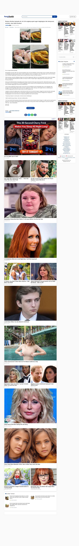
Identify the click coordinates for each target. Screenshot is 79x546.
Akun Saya (73, 16)
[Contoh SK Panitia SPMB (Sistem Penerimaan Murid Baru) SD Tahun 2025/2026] (60, 93)
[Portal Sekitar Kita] (8, 16)
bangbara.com (66, 136)
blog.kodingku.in (67, 148)
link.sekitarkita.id (66, 141)
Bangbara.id (66, 138)
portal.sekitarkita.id (66, 143)
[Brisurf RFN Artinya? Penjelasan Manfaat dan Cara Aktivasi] (60, 72)
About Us (59, 157)
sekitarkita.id (66, 140)
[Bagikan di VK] (35, 115)
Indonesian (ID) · (70, 156)
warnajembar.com (66, 153)
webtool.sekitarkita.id (66, 145)
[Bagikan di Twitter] (28, 115)
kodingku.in (66, 146)
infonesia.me (66, 151)
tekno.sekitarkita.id (66, 144)
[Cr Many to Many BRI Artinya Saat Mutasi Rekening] (60, 65)
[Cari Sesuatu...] (54, 16)
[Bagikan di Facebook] (25, 115)
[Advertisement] (28, 7)
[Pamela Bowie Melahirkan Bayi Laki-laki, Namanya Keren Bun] (60, 85)
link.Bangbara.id (67, 139)
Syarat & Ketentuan (69, 157)
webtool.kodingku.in (66, 149)
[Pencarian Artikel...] (73, 57)
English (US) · (63, 156)
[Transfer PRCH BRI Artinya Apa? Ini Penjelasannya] (60, 79)
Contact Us (64, 157)
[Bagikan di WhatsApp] (32, 115)
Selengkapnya (30, 108)
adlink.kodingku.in (66, 150)
